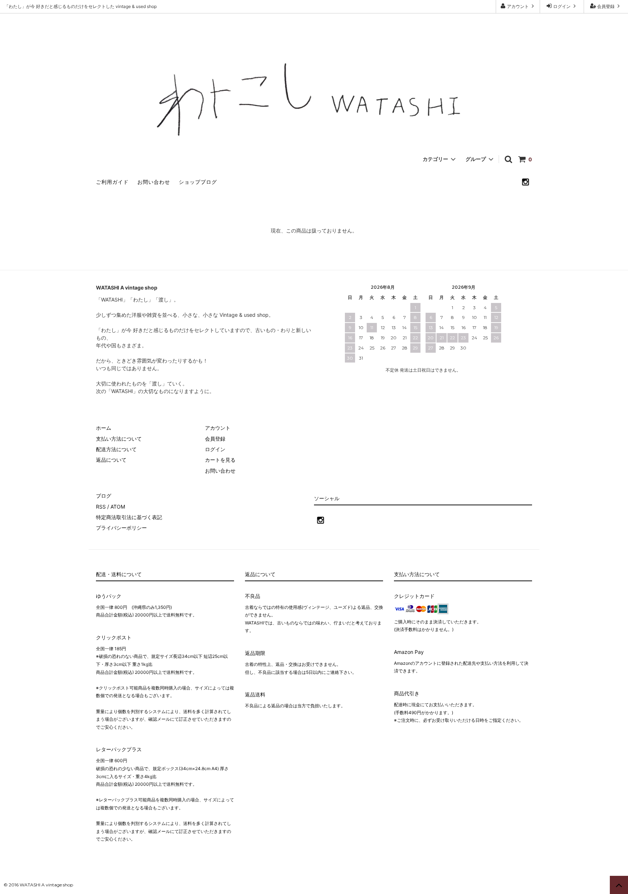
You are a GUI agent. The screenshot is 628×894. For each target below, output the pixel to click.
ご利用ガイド (112, 182)
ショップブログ (198, 182)
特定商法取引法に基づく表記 (129, 517)
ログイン (562, 6)
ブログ (103, 496)
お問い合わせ (153, 182)
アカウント (518, 6)
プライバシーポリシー (121, 528)
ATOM (117, 506)
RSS (101, 506)
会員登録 (606, 6)
